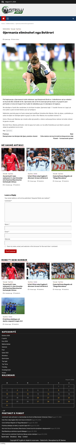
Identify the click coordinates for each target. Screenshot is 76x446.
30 (69, 401)
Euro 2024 (5, 341)
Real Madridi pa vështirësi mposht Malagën (14, 431)
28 (48, 401)
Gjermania (9, 130)
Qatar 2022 (5, 352)
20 (38, 398)
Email (7, 232)
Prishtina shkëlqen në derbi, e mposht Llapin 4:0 (13, 320)
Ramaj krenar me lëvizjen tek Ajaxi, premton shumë (20, 135)
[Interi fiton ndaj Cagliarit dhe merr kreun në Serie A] (38, 159)
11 (17, 394)
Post (3, 350)
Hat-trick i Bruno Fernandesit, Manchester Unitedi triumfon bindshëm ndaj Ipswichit (26, 428)
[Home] (4, 18)
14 (48, 394)
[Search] (73, 18)
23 (69, 398)
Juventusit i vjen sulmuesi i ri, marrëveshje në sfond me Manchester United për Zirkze (12, 179)
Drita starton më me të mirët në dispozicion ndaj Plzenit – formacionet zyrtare (57, 136)
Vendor (35, 173)
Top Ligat (13, 29)
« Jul (3, 410)
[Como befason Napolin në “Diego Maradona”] (63, 159)
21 (48, 398)
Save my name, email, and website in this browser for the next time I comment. (32, 246)
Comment (8, 201)
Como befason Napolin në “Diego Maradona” (62, 177)
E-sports (4, 338)
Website (7, 239)
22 (59, 398)
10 (7, 394)
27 (38, 401)
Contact (25, 437)
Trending (4, 367)
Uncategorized (6, 370)
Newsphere (52, 440)
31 (7, 405)
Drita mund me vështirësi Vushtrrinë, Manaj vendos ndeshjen (19, 434)
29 (59, 401)
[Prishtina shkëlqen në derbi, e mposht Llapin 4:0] (13, 306)
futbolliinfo (17, 185)
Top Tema (18, 29)
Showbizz (5, 355)
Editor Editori (16, 39)
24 (7, 401)
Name (7, 224)
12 (28, 394)
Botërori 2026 (6, 335)
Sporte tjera (5, 358)
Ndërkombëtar (6, 29)
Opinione (4, 347)
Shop (19, 437)
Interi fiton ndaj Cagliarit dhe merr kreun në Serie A (38, 177)
